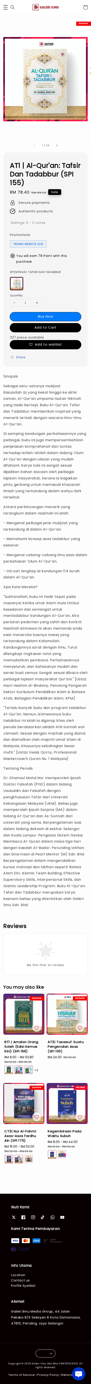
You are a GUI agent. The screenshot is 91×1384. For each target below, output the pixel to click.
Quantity (16, 295)
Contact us (20, 1280)
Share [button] (21, 357)
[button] (5, 7)
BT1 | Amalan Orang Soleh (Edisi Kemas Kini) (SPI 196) (45, 7)
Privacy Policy (48, 1375)
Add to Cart (45, 327)
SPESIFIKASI (35, 272)
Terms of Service (21, 1375)
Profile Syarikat (23, 1285)
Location (18, 1275)
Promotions (20, 234)
